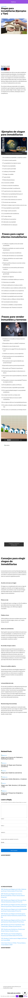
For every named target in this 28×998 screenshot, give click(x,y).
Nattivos (13, 1)
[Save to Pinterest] (8, 69)
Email (3, 825)
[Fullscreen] (25, 440)
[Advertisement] (14, 50)
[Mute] (23, 440)
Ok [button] (17, 996)
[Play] (2, 440)
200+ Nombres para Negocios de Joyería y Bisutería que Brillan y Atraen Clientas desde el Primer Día (13, 895)
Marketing (3, 6)
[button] (14, 428)
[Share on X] (5, 69)
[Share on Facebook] (2, 69)
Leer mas (25, 996)
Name (2, 818)
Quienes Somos (11, 986)
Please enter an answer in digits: (9, 839)
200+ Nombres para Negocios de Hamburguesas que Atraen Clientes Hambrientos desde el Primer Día (13, 915)
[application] (14, 428)
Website (3, 832)
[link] (25, 993)
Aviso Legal (9, 987)
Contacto (5, 986)
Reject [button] (21, 996)
